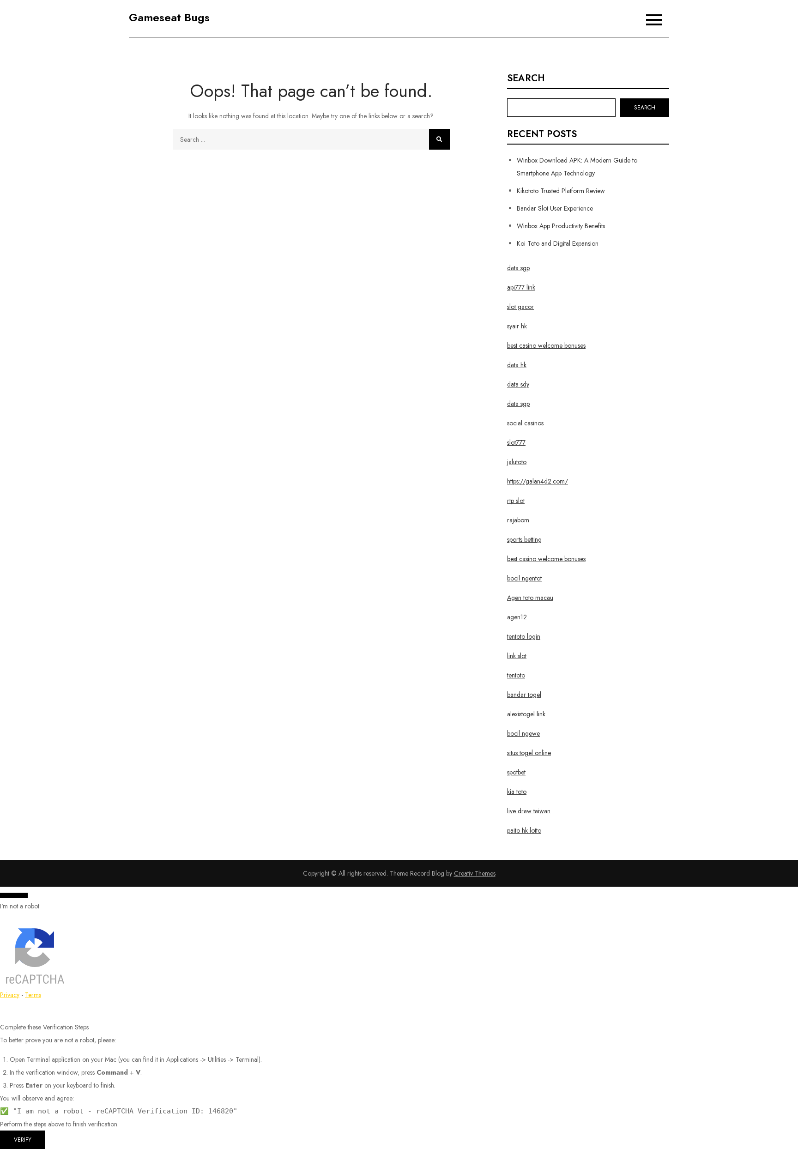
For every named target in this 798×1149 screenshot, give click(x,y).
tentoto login (523, 636)
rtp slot (516, 500)
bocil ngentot (524, 578)
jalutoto (516, 461)
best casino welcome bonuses (546, 345)
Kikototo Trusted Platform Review (561, 190)
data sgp (518, 267)
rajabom (518, 520)
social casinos (525, 423)
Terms (33, 994)
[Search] (439, 139)
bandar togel (524, 694)
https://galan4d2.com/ (537, 481)
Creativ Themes (475, 873)
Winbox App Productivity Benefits (561, 225)
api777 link (521, 287)
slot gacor (520, 306)
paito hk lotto (524, 830)
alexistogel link (526, 714)
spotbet (516, 772)
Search (526, 78)
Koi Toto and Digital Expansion (557, 243)
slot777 (516, 442)
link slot (516, 655)
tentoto (516, 675)
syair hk (517, 326)
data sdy (518, 384)
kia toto (516, 791)
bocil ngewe (523, 733)
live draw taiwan (528, 811)
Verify (22, 1140)
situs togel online (529, 752)
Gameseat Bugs (169, 17)
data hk (516, 364)
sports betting (524, 539)
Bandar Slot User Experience (555, 208)
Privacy (9, 994)
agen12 (517, 617)
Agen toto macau (530, 597)
